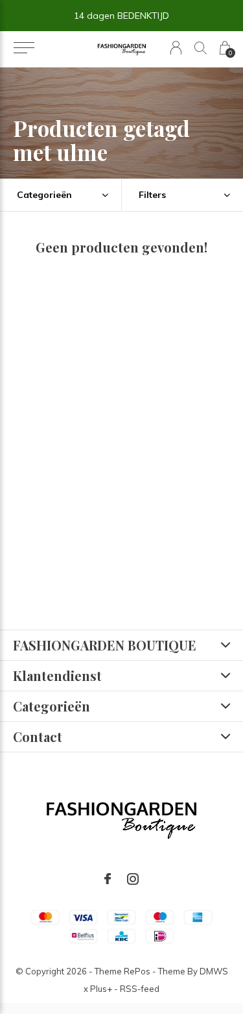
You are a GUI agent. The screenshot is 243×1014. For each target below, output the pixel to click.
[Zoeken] (200, 48)
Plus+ (101, 988)
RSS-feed (139, 988)
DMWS (214, 971)
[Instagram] (133, 879)
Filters (152, 195)
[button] (24, 48)
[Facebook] (107, 879)
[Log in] (175, 48)
